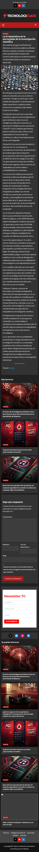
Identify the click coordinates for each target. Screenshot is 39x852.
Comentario (8, 517)
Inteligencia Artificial (18, 833)
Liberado (5, 707)
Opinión (15, 835)
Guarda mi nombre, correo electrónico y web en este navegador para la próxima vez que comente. (19, 569)
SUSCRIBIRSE (11, 621)
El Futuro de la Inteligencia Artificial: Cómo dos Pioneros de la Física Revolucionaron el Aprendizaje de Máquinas (18, 414)
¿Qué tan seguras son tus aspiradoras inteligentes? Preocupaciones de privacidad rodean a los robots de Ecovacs (18, 714)
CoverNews (14, 849)
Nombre (6, 544)
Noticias (5, 33)
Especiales (30, 833)
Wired (11, 368)
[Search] (35, 25)
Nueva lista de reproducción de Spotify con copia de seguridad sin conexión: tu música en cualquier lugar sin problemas (19, 487)
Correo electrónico (25, 545)
